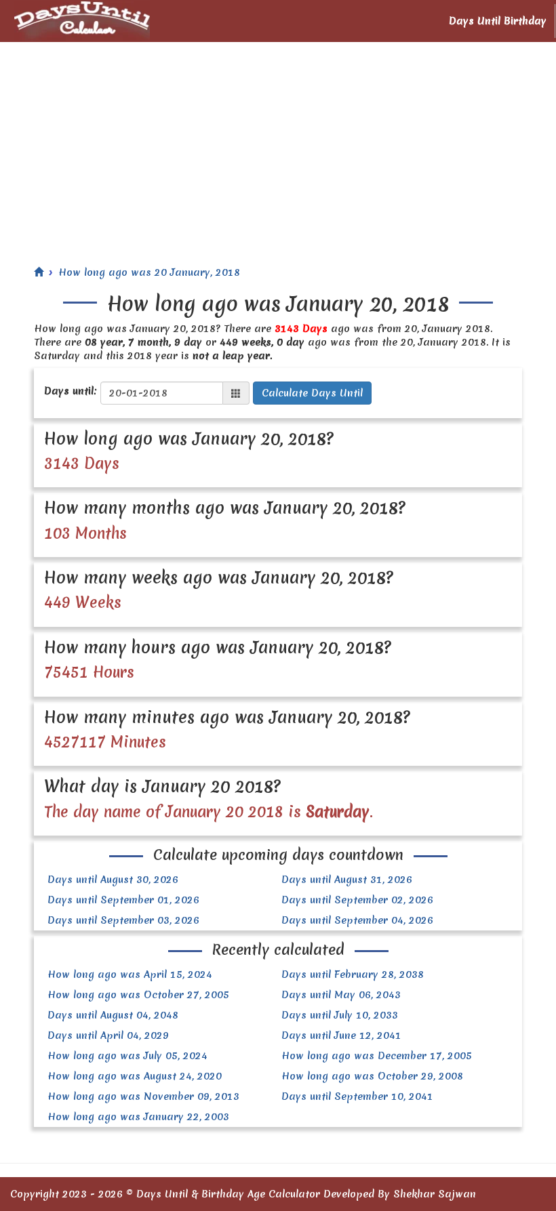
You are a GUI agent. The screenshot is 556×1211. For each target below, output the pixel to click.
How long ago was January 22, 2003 (138, 1117)
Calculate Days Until (312, 393)
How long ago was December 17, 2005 (376, 1056)
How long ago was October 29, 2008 (372, 1076)
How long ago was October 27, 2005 (138, 995)
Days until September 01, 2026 (123, 900)
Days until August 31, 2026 (346, 879)
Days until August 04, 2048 (112, 1015)
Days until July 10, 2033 (339, 1015)
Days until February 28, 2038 (352, 974)
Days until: (70, 391)
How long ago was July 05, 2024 (127, 1056)
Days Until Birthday (498, 21)
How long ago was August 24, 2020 (134, 1076)
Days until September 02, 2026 (357, 900)
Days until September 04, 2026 (357, 920)
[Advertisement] (278, 144)
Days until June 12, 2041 (341, 1035)
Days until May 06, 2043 (341, 995)
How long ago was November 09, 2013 (143, 1096)
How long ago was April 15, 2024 (129, 974)
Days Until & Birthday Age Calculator (228, 1194)
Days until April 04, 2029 (108, 1035)
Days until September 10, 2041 (357, 1096)
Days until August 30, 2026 (112, 879)
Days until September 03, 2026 (123, 920)
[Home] (38, 272)
